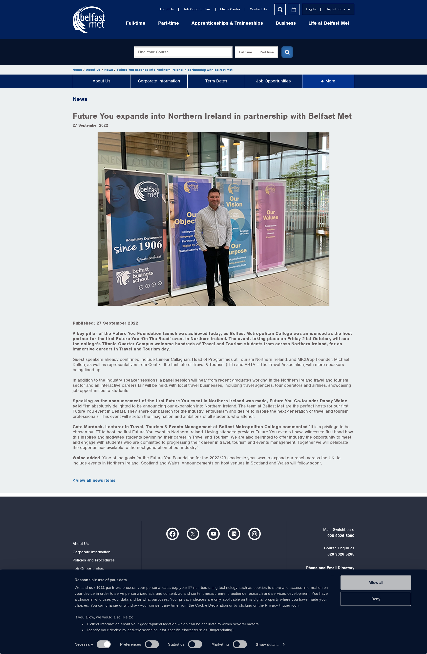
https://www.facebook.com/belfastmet (172, 533)
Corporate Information (159, 81)
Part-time (168, 23)
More (330, 81)
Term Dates (216, 81)
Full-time (135, 23)
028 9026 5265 (340, 554)
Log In (311, 9)
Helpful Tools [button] (335, 9)
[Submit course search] (287, 52)
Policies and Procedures (94, 560)
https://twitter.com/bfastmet (193, 533)
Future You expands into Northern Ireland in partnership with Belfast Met (175, 70)
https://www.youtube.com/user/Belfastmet (213, 533)
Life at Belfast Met (328, 23)
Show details (267, 644)
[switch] (152, 644)
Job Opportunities (197, 9)
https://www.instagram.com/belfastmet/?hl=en (254, 533)
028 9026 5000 (340, 535)
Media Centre (230, 9)
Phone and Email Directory (330, 567)
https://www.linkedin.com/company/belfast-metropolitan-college (234, 533)
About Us (166, 9)
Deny (375, 598)
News (108, 70)
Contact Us (258, 9)
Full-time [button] (245, 52)
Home (77, 70)
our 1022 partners (105, 587)
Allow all (375, 582)
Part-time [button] (267, 52)
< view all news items (94, 480)
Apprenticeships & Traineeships (227, 23)
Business (286, 23)
